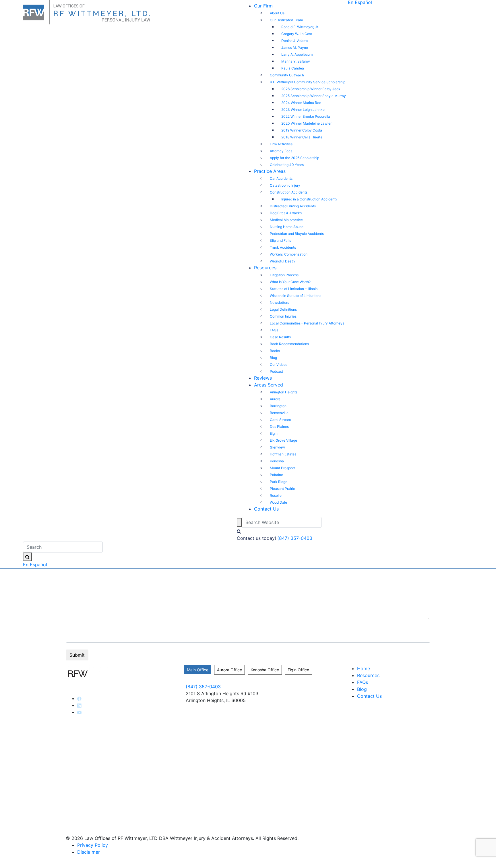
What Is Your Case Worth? (290, 282)
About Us (277, 13)
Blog (273, 357)
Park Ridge (278, 482)
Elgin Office (298, 669)
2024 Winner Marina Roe (301, 103)
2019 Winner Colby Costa (301, 130)
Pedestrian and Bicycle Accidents (297, 233)
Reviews (263, 378)
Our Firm (263, 6)
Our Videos (278, 364)
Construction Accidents (288, 192)
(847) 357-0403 (294, 538)
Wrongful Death (282, 261)
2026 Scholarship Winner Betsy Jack (310, 89)
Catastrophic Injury (285, 185)
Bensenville (279, 413)
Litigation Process (284, 275)
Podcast (276, 371)
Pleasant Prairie (282, 488)
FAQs (274, 330)
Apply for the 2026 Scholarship (294, 158)
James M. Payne (294, 47)
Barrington (278, 406)
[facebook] (79, 698)
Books (275, 351)
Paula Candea (292, 68)
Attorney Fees (281, 151)
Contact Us (266, 509)
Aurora (275, 399)
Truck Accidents (283, 247)
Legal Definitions (283, 309)
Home (363, 668)
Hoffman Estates (283, 454)
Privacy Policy (92, 845)
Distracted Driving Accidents (293, 206)
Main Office (197, 669)
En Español (35, 564)
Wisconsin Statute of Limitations (295, 295)
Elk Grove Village (283, 440)
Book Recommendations (289, 344)
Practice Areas (270, 171)
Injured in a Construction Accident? (309, 199)
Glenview (277, 447)
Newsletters (279, 302)
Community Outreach (287, 75)
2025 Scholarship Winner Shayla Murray (313, 96)
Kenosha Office (265, 669)
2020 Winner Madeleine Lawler (306, 123)
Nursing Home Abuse (286, 227)
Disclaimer (88, 852)
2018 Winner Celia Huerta (301, 137)
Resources (265, 267)
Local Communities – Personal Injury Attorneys (307, 323)
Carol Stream (280, 420)
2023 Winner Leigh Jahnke (303, 109)
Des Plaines (279, 426)
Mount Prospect (282, 468)
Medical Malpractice (286, 220)
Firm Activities (281, 144)
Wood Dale (278, 502)
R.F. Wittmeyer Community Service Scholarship (307, 82)
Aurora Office (229, 669)
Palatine (276, 475)
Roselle (276, 495)
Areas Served (268, 385)
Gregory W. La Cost (296, 34)
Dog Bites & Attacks (286, 213)
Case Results (280, 337)
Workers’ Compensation (288, 254)
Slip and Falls (280, 240)
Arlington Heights (283, 392)
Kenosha (277, 461)
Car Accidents (281, 178)
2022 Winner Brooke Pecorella (305, 116)
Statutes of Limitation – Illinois (293, 289)
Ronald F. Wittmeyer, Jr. (300, 27)
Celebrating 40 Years (287, 165)
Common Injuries (283, 316)
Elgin (274, 433)
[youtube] (79, 712)
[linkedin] (79, 705)
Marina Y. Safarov (295, 61)
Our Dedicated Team (286, 20)
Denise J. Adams (294, 40)
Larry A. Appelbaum (297, 54)
